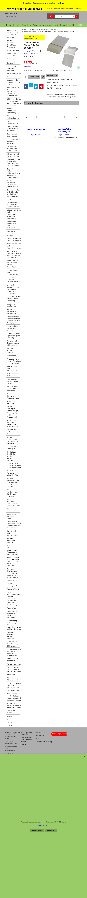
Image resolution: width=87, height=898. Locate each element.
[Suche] (76, 16)
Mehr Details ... (43, 826)
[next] (81, 25)
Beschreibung (52, 75)
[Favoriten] (43, 77)
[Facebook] (26, 86)
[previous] (79, 25)
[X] (31, 85)
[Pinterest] (41, 86)
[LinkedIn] (36, 86)
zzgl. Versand (27, 66)
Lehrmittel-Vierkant (31, 51)
